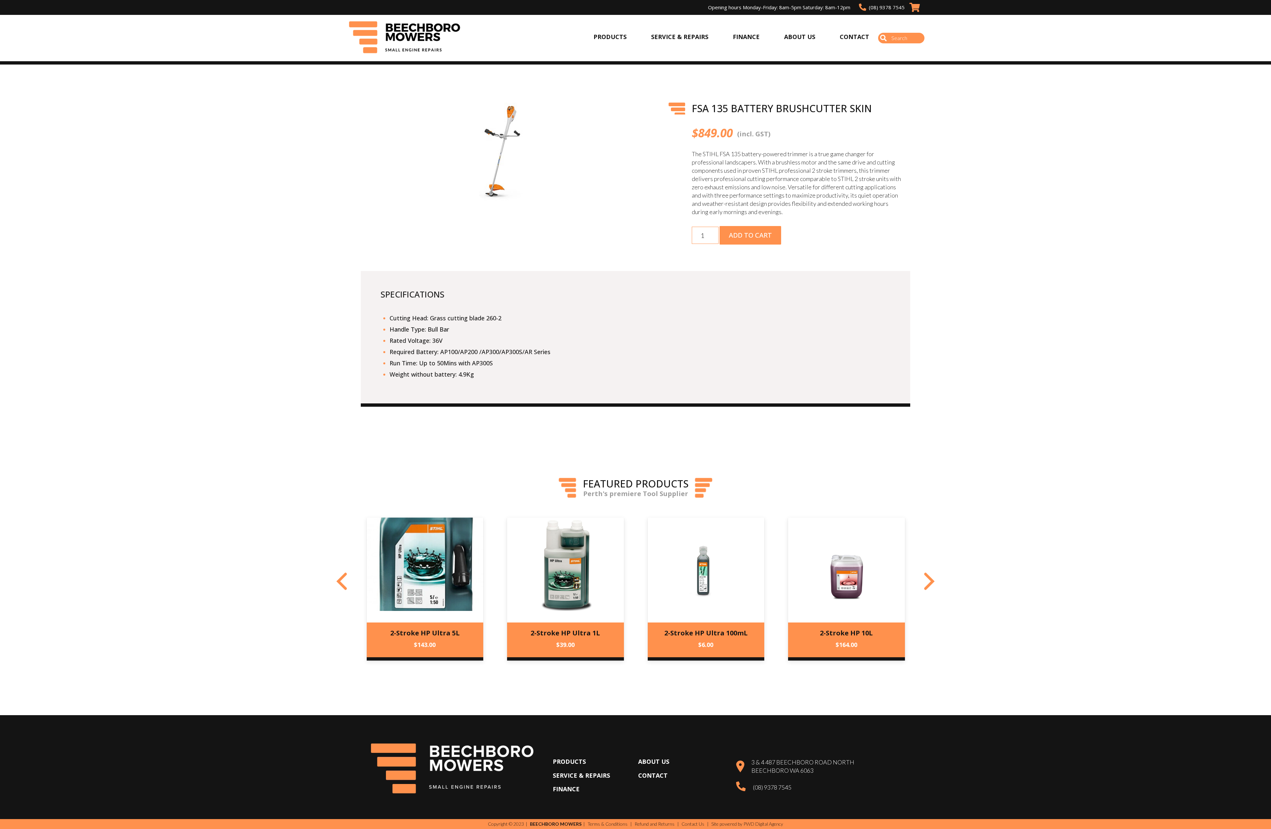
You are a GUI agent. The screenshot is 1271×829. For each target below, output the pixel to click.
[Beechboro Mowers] (405, 38)
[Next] (929, 581)
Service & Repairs (581, 775)
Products (569, 761)
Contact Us (693, 824)
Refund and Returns (655, 824)
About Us (653, 761)
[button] (624, 114)
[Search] (883, 38)
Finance (566, 789)
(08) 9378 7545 (772, 787)
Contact (653, 775)
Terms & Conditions (608, 824)
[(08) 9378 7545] (744, 787)
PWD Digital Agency (763, 824)
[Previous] (341, 581)
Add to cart (750, 235)
